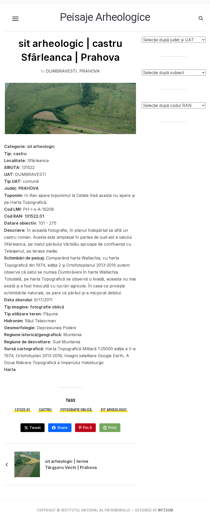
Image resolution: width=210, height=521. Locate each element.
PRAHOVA (89, 71)
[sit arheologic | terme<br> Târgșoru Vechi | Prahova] (27, 464)
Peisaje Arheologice (105, 17)
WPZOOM (165, 510)
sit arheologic (41, 146)
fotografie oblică (47, 306)
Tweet (35, 427)
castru (20, 153)
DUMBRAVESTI (61, 71)
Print (112, 427)
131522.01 (34, 216)
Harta (10, 369)
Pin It (87, 427)
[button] (15, 19)
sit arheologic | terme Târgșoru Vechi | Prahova (71, 464)
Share (62, 427)
